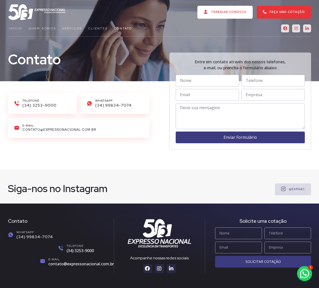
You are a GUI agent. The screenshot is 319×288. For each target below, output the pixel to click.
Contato (123, 28)
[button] (304, 273)
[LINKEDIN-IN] (307, 28)
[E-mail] (42, 261)
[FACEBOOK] (285, 28)
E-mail (54, 259)
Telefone (75, 246)
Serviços (72, 28)
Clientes (97, 28)
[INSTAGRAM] (296, 28)
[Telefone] (61, 248)
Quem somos (42, 28)
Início (15, 28)
